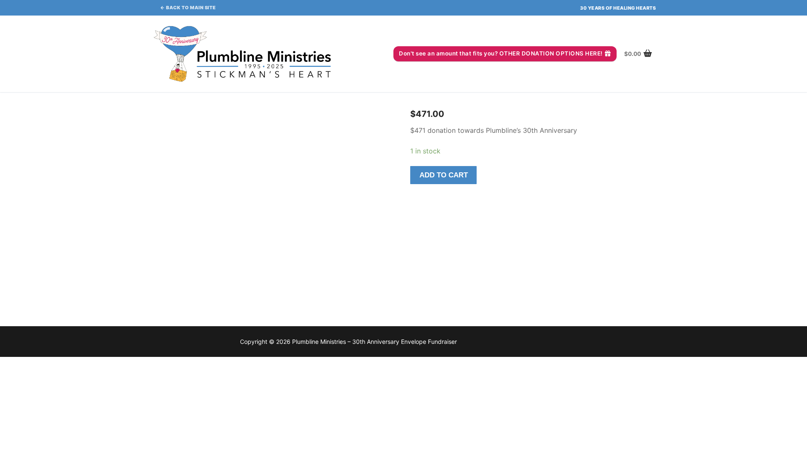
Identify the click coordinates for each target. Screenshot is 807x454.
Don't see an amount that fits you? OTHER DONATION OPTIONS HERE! (501, 53)
